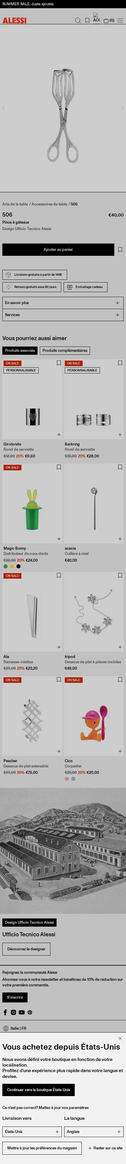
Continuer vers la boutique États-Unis (38, 1090)
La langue (74, 1118)
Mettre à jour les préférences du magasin (42, 1148)
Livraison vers (17, 1118)
